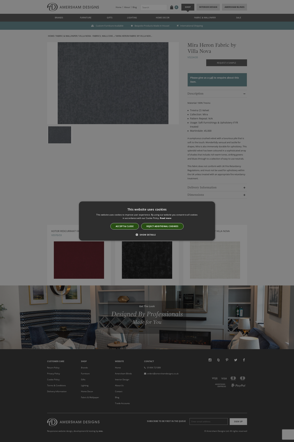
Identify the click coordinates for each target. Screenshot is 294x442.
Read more (165, 217)
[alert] (147, 221)
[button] (147, 234)
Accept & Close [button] (125, 226)
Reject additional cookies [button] (162, 226)
